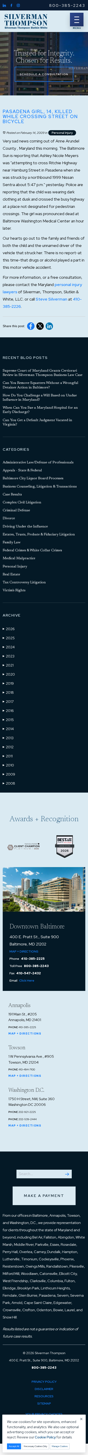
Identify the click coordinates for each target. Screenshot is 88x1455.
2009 (9, 774)
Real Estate (11, 574)
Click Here (26, 980)
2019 (8, 683)
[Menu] (76, 19)
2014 (8, 728)
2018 (8, 692)
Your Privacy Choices (44, 1414)
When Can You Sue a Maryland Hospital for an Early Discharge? (40, 410)
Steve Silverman (51, 299)
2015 (8, 719)
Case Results (12, 494)
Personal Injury (62, 133)
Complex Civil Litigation (22, 502)
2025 (9, 638)
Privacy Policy (44, 1382)
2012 (8, 747)
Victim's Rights (14, 590)
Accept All (14, 1446)
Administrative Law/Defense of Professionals (38, 462)
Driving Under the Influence (25, 526)
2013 (8, 738)
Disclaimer (44, 1389)
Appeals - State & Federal (22, 470)
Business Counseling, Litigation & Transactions (40, 486)
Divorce (9, 518)
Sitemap (44, 1403)
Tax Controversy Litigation (24, 582)
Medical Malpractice (19, 558)
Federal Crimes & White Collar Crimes (32, 550)
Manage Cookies (60, 1446)
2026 (9, 629)
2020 (9, 674)
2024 (9, 647)
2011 (8, 756)
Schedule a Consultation (44, 74)
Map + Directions (23, 951)
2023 (8, 656)
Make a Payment (44, 1195)
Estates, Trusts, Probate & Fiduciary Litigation (39, 534)
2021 (8, 665)
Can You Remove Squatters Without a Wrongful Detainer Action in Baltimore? (40, 385)
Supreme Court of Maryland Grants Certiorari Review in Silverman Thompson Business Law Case (42, 373)
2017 (8, 701)
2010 (8, 765)
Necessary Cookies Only (35, 1446)
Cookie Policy (45, 1437)
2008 (9, 783)
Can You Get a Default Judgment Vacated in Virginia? (37, 422)
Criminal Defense (16, 510)
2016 (8, 710)
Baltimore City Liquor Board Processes (33, 478)
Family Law (12, 542)
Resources (44, 1396)
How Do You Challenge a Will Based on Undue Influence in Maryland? (40, 398)
